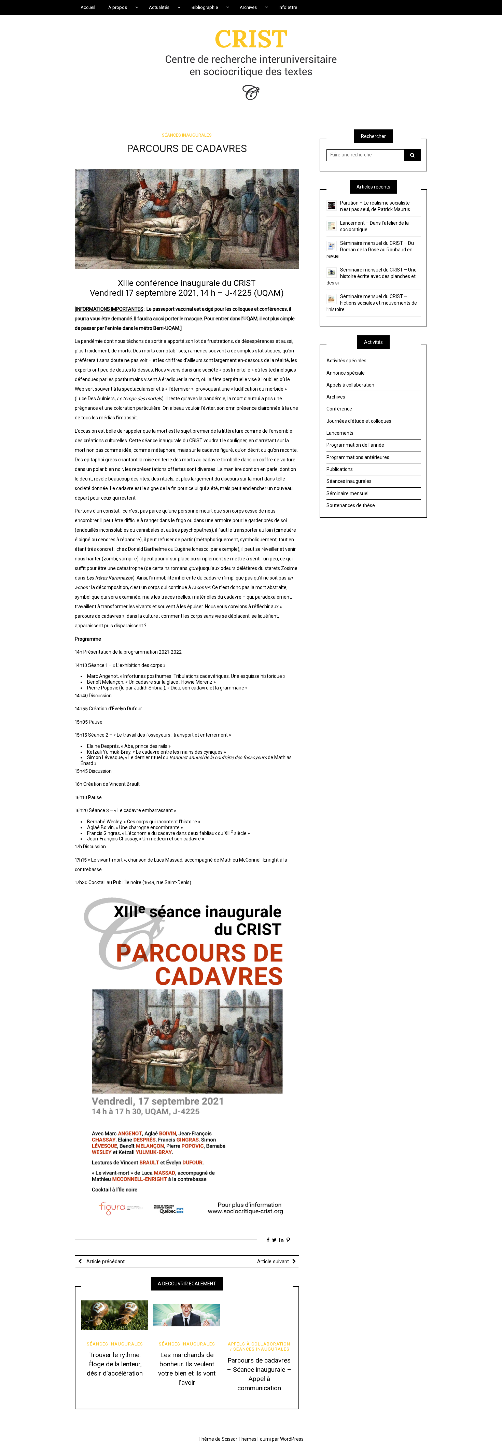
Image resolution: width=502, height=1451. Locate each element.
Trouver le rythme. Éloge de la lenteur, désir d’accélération (115, 1364)
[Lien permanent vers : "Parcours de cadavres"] (187, 218)
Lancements (339, 433)
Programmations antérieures (357, 457)
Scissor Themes (239, 1439)
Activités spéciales (346, 360)
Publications (339, 469)
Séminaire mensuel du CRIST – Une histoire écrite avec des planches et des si (371, 276)
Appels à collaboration (259, 1344)
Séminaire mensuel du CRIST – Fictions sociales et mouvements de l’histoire (371, 303)
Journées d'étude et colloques (358, 421)
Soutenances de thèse (350, 505)
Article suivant (273, 1261)
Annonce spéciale (345, 373)
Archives (335, 397)
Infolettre (288, 7)
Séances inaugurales (187, 135)
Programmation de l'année (355, 445)
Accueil (88, 7)
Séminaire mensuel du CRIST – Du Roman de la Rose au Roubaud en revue (370, 249)
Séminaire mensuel (347, 493)
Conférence (339, 408)
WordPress (292, 1439)
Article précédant (105, 1261)
